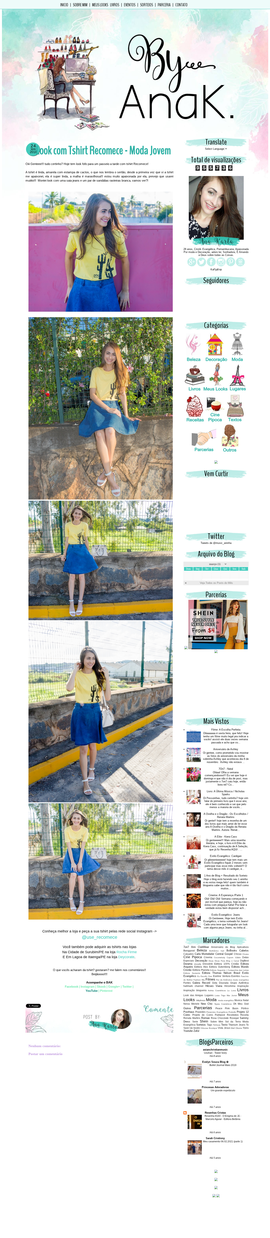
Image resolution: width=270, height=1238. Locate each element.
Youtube (188, 1030)
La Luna (231, 990)
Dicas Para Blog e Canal (227, 961)
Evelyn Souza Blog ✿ (215, 1061)
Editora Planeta (201, 970)
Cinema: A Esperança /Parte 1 (226, 895)
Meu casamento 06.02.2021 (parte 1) (223, 1141)
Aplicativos (243, 947)
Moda (211, 999)
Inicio (64, 5)
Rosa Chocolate (220, 1018)
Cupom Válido (234, 957)
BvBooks (232, 950)
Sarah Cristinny (215, 1138)
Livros (114, 5)
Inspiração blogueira (195, 990)
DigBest (244, 960)
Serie (195, 1021)
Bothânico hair (216, 951)
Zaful (196, 1030)
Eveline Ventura (221, 976)
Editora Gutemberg (219, 966)
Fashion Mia (199, 980)
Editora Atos (201, 966)
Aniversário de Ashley (225, 749)
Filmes (210, 979)
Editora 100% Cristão (226, 964)
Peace (218, 1008)
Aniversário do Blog (223, 947)
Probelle (232, 1012)
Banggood (189, 950)
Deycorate (125, 957)
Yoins (246, 1028)
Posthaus (188, 1011)
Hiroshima (229, 986)
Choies (245, 954)
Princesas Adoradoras (215, 1087)
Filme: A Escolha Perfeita (225, 729)
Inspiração (243, 986)
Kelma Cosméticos (217, 990)
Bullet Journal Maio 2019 (223, 1065)
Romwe (205, 1018)
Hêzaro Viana (213, 985)
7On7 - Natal (226, 768)
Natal (246, 1000)
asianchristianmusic (215, 1049)
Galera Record (201, 982)
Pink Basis (231, 1008)
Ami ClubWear (200, 947)
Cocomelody (219, 957)
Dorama (187, 963)
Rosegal (234, 1018)
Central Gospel (224, 953)
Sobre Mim (80, 5)
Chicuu (238, 954)
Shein (204, 1021)
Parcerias (203, 1007)
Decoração (201, 960)
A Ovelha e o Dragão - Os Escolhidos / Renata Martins (226, 815)
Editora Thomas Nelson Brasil (221, 972)
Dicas (211, 961)
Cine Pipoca (192, 957)
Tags (209, 1024)
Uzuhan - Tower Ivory (215, 1053)
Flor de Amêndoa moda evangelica (232, 980)
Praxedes (200, 1012)
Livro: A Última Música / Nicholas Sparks (226, 793)
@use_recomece (99, 937)
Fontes (187, 983)
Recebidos (233, 1015)
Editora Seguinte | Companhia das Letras (229, 970)
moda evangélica (226, 1000)
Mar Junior (232, 995)
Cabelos (244, 950)
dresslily (197, 964)
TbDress (216, 1025)
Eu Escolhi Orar (204, 976)
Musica (238, 1000)
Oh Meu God (241, 1003)
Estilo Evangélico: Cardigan (226, 856)
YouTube (92, 990)
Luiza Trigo (220, 995)
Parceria (164, 5)
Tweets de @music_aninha (216, 542)
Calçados (188, 954)
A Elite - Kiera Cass (225, 836)
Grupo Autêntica (239, 983)
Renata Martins (191, 1018)
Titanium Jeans (236, 1024)
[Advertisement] (216, 687)
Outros (187, 1008)
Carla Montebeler (204, 953)
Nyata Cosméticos (223, 1004)
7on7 (186, 947)
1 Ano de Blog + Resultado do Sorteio (225, 875)
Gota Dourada (220, 983)
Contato (181, 5)
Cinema (208, 957)
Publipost (220, 1015)
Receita (244, 1015)
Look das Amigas (193, 995)
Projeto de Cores (202, 1015)
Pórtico (245, 1008)
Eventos (129, 5)
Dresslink (208, 964)
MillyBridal (200, 1000)
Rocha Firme (126, 952)
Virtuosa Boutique (209, 1028)
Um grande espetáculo (223, 1090)
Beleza (202, 950)
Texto (224, 1024)
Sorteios (146, 5)
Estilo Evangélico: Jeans (225, 914)
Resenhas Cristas (215, 1112)
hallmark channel (193, 986)
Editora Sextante (191, 973)
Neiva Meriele (191, 1003)
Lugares (209, 995)
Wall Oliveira (236, 1028)
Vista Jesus (224, 1028)
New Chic (207, 1003)
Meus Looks (100, 5)
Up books (195, 1028)
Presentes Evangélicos (217, 1012)
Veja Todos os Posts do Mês (216, 582)
